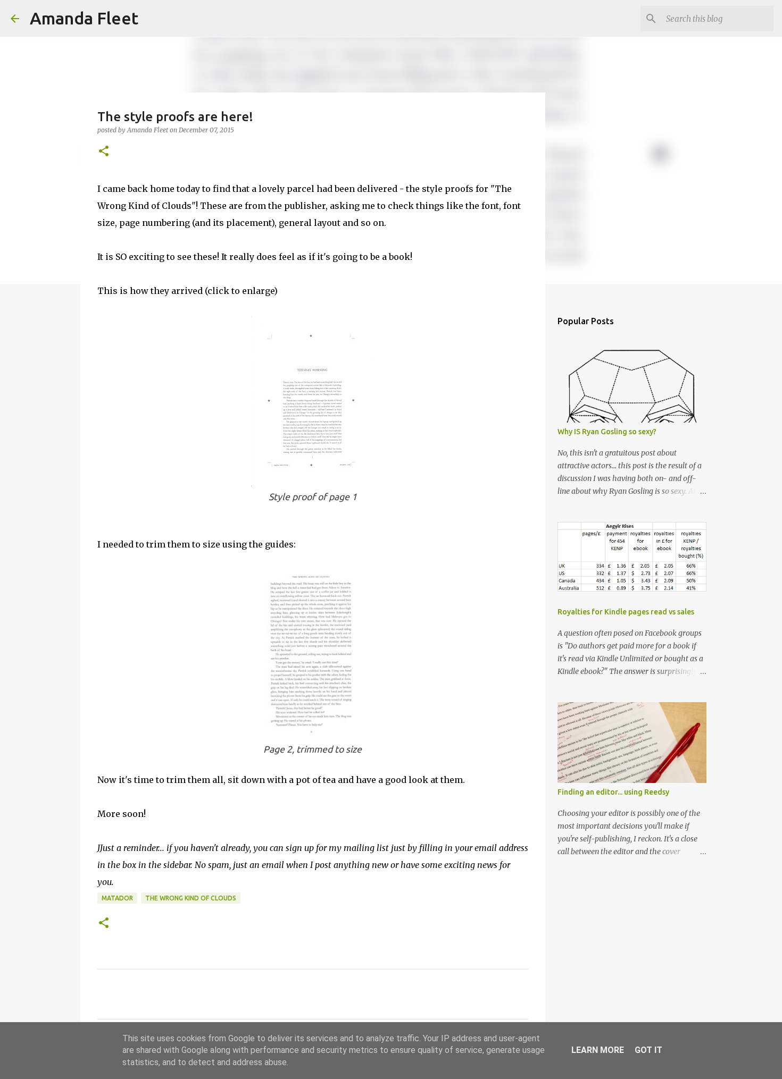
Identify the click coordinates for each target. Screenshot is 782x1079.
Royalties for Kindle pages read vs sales (626, 612)
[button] (103, 152)
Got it (648, 1050)
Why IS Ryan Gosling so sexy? (607, 431)
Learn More (597, 1050)
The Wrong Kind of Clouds (190, 898)
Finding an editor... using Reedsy (613, 792)
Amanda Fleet (84, 18)
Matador (117, 898)
